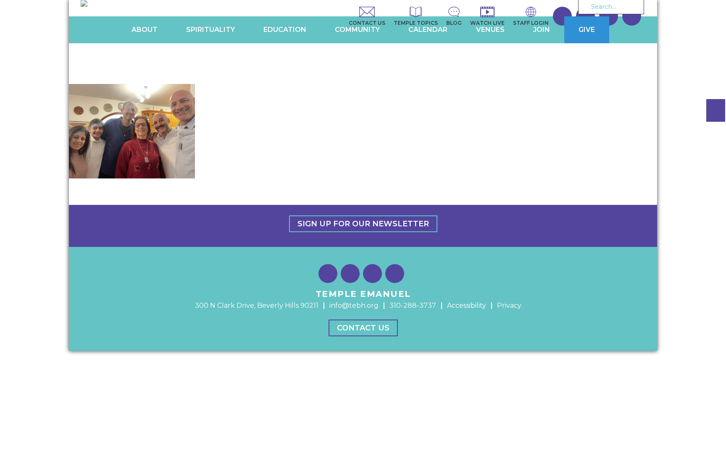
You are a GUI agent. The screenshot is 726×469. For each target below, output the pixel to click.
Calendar (427, 30)
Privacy (509, 305)
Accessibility (466, 305)
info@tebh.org (354, 305)
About (145, 30)
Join (541, 30)
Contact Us (363, 328)
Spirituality (210, 30)
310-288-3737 (412, 305)
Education (284, 30)
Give (587, 30)
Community (357, 30)
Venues (490, 30)
